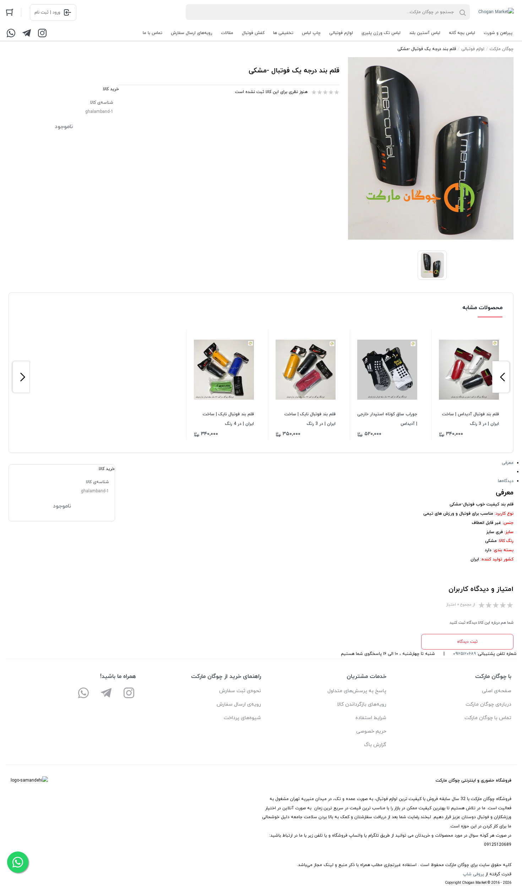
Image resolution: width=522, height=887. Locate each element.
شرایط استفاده (370, 717)
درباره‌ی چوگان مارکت (488, 704)
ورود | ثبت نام (47, 12)
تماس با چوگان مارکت (487, 717)
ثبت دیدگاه (467, 642)
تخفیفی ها (283, 33)
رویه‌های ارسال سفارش (191, 33)
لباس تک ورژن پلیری (381, 33)
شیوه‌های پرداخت (242, 717)
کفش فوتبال (253, 33)
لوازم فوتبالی (341, 33)
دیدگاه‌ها (505, 481)
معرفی (507, 463)
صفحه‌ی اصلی (496, 691)
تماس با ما (152, 33)
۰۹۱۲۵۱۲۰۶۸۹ (464, 654)
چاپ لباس (311, 33)
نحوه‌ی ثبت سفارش (240, 691)
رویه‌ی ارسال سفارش (239, 704)
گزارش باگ (375, 744)
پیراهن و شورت (498, 33)
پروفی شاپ (473, 874)
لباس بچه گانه (462, 33)
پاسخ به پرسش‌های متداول (356, 691)
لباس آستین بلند (424, 33)
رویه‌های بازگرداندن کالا (361, 704)
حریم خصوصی (371, 731)
